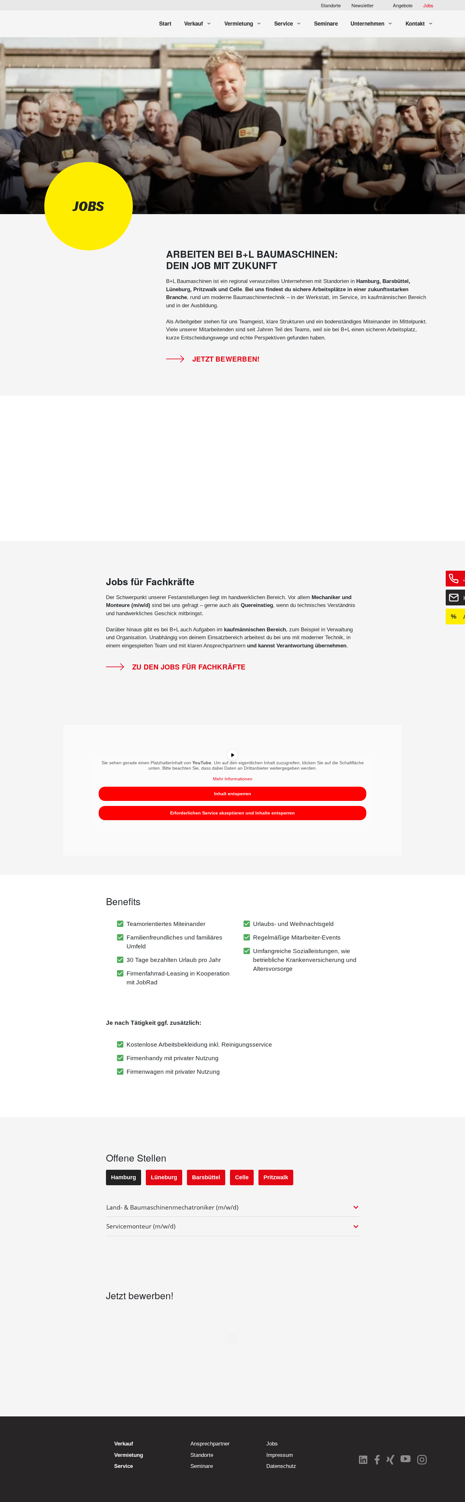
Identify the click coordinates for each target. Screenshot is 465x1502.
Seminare (326, 23)
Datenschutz (281, 1466)
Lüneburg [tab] (164, 1177)
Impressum (279, 1455)
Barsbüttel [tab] (206, 1177)
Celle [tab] (242, 1177)
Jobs (428, 5)
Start (165, 23)
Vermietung (238, 23)
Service (283, 23)
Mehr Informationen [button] (232, 778)
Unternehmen (367, 23)
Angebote (402, 5)
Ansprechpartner (210, 1444)
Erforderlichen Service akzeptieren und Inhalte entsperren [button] (232, 812)
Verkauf (193, 23)
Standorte (331, 5)
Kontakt (415, 23)
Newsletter (362, 5)
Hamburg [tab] (123, 1177)
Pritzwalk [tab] (276, 1177)
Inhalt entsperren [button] (232, 793)
